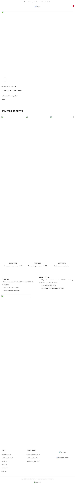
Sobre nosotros (6, 454)
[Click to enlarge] (5, 79)
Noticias (3, 471)
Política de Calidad (7, 458)
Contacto (4, 468)
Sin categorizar (11, 86)
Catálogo (4, 461)
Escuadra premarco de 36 (13, 266)
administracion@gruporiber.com (54, 288)
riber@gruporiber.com (13, 290)
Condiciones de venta (33, 454)
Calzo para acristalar (62, 266)
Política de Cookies (32, 458)
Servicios (4, 464)
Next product (73, 86)
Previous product (69, 86)
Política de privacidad (32, 461)
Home (3, 86)
